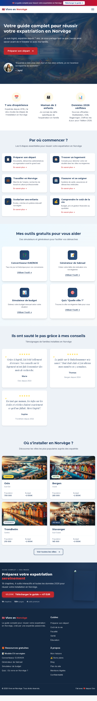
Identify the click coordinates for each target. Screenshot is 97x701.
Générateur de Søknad (12, 662)
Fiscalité (53, 631)
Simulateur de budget (11, 666)
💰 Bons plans (56, 658)
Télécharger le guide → (74, 3)
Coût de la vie (56, 627)
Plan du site (55, 666)
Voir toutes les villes (46, 552)
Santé (53, 636)
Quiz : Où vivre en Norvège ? (15, 670)
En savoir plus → (20, 167)
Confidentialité (56, 675)
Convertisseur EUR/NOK (13, 658)
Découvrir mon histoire (55, 51)
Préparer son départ (19, 51)
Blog (52, 662)
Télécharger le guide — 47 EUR (28, 594)
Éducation (54, 640)
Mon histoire (56, 653)
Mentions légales (57, 670)
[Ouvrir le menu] (92, 9)
